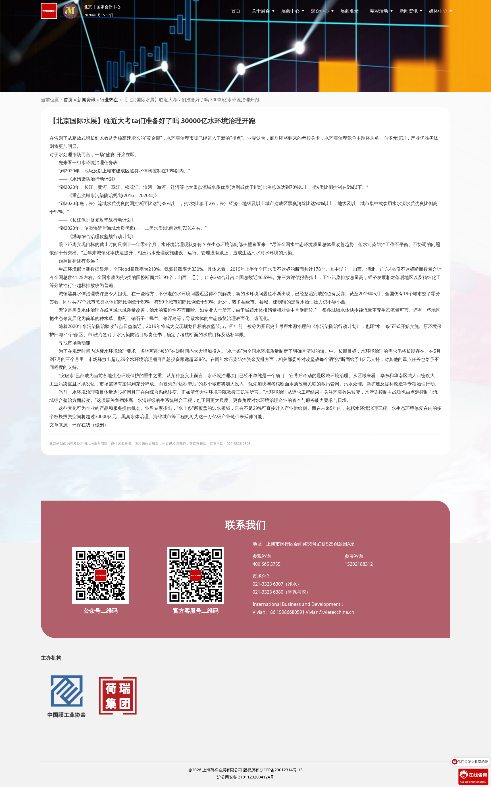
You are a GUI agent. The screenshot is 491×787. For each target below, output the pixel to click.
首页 (235, 11)
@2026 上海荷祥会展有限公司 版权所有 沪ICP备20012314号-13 (245, 769)
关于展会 (261, 11)
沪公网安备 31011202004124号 (245, 777)
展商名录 (349, 11)
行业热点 (109, 99)
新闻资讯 (86, 99)
